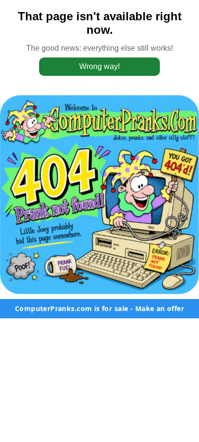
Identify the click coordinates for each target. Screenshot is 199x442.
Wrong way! (99, 66)
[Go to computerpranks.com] (99, 194)
